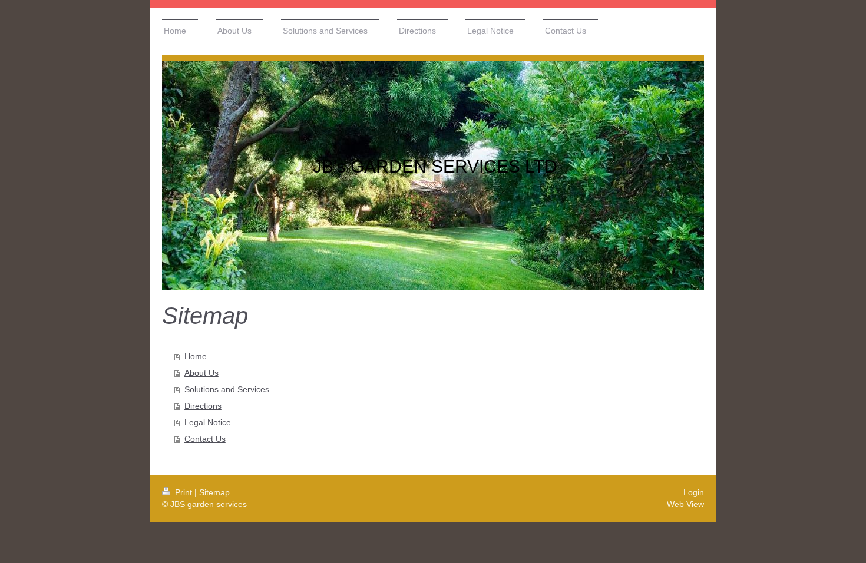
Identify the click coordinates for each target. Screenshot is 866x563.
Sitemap (214, 492)
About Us (201, 372)
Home (195, 356)
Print (183, 492)
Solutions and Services (226, 389)
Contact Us (205, 438)
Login (693, 492)
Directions (203, 405)
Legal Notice (207, 422)
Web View (685, 504)
